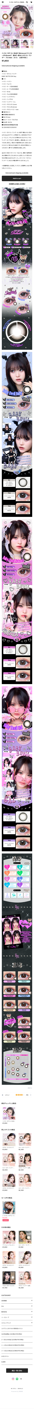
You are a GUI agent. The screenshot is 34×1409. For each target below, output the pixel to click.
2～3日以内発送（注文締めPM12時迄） (12, 1339)
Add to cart (17, 178)
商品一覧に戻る (17, 1371)
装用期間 (4, 1300)
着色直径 (4, 1312)
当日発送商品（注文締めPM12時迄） (11, 1334)
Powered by (15, 1391)
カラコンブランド (6, 1323)
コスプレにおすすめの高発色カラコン (12, 1328)
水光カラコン (5, 1356)
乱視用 (3, 1362)
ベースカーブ (5, 1317)
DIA (2, 1306)
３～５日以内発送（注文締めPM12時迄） (12, 1350)
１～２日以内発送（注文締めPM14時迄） (13, 1345)
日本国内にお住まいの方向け (17, 184)
